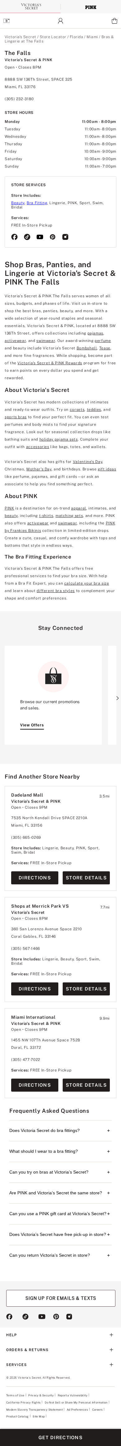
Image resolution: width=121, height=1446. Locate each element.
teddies (94, 409)
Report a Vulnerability (72, 1395)
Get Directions (60, 1437)
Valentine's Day (87, 462)
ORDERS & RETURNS (27, 1350)
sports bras (16, 417)
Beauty (18, 203)
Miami (92, 37)
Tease (104, 348)
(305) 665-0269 (26, 837)
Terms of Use (15, 1395)
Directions (35, 877)
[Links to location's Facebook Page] (14, 237)
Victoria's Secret (20, 37)
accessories (37, 447)
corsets (77, 409)
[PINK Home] (90, 7)
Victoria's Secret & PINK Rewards (49, 363)
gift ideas (107, 469)
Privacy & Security (41, 1395)
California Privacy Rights (23, 1402)
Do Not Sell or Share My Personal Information (76, 1402)
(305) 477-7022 (25, 1060)
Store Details (86, 877)
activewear (15, 341)
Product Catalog (17, 1416)
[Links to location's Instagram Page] (65, 237)
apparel (78, 508)
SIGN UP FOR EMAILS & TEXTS (60, 1298)
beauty (11, 516)
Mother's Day (39, 469)
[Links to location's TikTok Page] (27, 237)
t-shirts (46, 516)
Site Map (39, 1416)
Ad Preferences (77, 1409)
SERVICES (16, 1365)
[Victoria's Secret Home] (30, 6)
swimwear (45, 341)
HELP (11, 1335)
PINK (9, 508)
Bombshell (87, 348)
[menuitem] (6, 20)
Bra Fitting (37, 203)
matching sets (69, 516)
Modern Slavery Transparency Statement (34, 1410)
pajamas (95, 333)
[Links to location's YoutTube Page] (40, 237)
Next (117, 698)
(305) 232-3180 (19, 99)
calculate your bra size (86, 583)
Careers (97, 1409)
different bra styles (56, 591)
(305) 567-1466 (25, 948)
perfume (103, 341)
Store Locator (53, 37)
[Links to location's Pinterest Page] (52, 237)
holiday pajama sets (58, 439)
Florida (76, 37)
